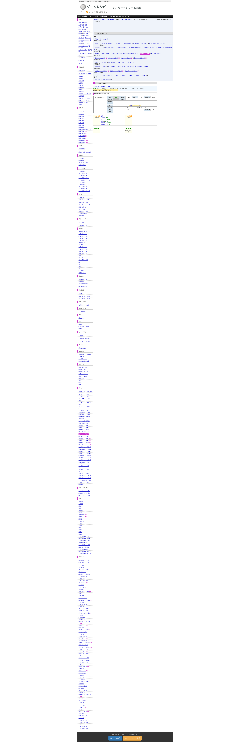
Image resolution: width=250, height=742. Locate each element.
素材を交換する (83, 279)
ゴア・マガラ (82, 619)
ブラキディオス (83, 692)
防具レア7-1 (82, 127)
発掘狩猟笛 (81, 87)
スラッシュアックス (84, 40)
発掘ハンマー (82, 85)
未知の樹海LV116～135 (85, 551)
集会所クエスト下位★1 (101, 62)
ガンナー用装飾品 (83, 163)
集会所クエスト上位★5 (114, 66)
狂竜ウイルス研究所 (84, 326)
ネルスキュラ (82, 679)
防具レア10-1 (82, 140)
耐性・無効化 (82, 207)
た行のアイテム (83, 240)
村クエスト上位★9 (126, 58)
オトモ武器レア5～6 (84, 176)
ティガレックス (83, 655)
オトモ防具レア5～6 (84, 186)
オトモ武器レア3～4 (84, 173)
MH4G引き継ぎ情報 (84, 361)
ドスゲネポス (82, 673)
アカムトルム (82, 565)
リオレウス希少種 (83, 728)
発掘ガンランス (83, 91)
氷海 (80, 508)
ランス (80, 35)
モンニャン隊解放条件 (158, 47)
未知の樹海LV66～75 (84, 543)
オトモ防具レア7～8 (84, 189)
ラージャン (81, 713)
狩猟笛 (80, 33)
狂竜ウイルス (82, 356)
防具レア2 (81, 116)
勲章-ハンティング (83, 374)
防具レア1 (81, 114)
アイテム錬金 (82, 311)
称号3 (80, 384)
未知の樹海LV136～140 (85, 553)
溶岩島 (80, 525)
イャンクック (82, 578)
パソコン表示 (115, 738)
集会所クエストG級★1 (101, 71)
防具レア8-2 (82, 134)
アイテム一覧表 (83, 231)
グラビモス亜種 (83, 604)
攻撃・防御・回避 (83, 202)
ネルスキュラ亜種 (83, 681)
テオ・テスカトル (83, 662)
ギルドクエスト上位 (111, 43)
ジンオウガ (138, 105)
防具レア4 (81, 121)
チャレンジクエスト (100, 79)
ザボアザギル (82, 627)
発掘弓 (80, 104)
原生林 (80, 506)
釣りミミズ (104, 119)
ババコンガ (81, 688)
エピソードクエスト (100, 75)
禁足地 (80, 532)
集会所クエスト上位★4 (101, 66)
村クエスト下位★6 (156, 53)
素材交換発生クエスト (111, 47)
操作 (86, 22)
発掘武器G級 (82, 70)
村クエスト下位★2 (111, 53)
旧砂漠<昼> (82, 514)
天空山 (116, 99)
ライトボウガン (83, 50)
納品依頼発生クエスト (137, 47)
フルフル (81, 698)
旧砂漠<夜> (82, 517)
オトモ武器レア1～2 (84, 171)
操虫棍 (80, 44)
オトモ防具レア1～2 (84, 182)
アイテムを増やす (83, 283)
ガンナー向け (82, 209)
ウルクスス (81, 585)
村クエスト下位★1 (100, 53)
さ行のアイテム (83, 238)
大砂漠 (80, 523)
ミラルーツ (81, 707)
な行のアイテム (83, 242)
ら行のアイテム (83, 251)
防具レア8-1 (82, 131)
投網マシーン (82, 293)
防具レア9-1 (82, 136)
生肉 (102, 116)
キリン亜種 (81, 595)
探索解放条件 (147, 47)
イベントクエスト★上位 (126, 75)
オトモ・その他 (83, 213)
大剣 (80, 22)
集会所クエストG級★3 (131, 71)
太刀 (80, 25)
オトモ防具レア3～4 (84, 184)
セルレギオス (82, 638)
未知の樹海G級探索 (84, 547)
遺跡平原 (81, 501)
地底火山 (81, 510)
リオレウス (132, 105)
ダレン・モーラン (83, 649)
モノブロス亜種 (83, 711)
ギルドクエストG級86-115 (125, 43)
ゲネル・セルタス (83, 610)
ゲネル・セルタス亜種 (84, 613)
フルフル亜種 (82, 700)
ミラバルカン (82, 705)
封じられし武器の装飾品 (85, 73)
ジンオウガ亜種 (83, 636)
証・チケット (82, 270)
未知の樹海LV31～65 (84, 540)
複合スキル (81, 215)
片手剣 (80, 27)
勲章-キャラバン (83, 369)
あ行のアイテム (83, 234)
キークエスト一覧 (99, 47)
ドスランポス (82, 677)
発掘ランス (81, 89)
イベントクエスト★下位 (112, 75)
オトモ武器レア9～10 (84, 180)
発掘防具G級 (82, 149)
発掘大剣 (81, 76)
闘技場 (80, 519)
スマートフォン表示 (132, 738)
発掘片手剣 (81, 81)
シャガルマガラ (83, 632)
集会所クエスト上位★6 (128, 66)
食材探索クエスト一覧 (124, 47)
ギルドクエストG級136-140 (156, 43)
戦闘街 (80, 534)
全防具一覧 (81, 111)
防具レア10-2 (82, 142)
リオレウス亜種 (83, 726)
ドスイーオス (82, 668)
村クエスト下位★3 (122, 53)
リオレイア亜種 (83, 720)
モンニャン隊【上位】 (84, 298)
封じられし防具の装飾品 (85, 152)
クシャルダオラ (83, 598)
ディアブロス (82, 651)
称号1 (80, 380)
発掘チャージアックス (84, 98)
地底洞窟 (81, 504)
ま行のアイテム (83, 247)
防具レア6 (81, 125)
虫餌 (80, 255)
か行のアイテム (83, 236)
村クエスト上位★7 (100, 58)
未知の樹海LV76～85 (84, 545)
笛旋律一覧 (81, 60)
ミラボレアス (82, 703)
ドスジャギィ (82, 675)
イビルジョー (82, 572)
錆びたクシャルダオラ (84, 600)
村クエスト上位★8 (113, 58)
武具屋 (80, 328)
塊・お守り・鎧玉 (83, 260)
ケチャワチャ (82, 606)
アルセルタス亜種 (83, 569)
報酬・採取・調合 (83, 211)
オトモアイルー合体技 (84, 338)
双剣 (80, 29)
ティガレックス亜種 (84, 658)
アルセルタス (82, 567)
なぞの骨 (103, 117)
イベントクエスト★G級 (140, 75)
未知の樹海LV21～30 (84, 538)
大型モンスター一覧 (84, 560)
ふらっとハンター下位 (84, 491)
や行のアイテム (83, 249)
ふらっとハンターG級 (84, 495)
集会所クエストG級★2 (116, 71)
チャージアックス (83, 46)
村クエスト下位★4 (133, 53)
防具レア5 (81, 123)
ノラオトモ (81, 335)
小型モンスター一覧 (84, 562)
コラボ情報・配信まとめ (85, 354)
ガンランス (81, 38)
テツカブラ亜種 (83, 666)
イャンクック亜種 (83, 580)
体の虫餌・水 (104, 124)
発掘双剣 (81, 83)
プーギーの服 (82, 348)
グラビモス (81, 602)
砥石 (102, 121)
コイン (80, 268)
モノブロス (81, 709)
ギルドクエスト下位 (100, 43)
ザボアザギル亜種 (83, 630)
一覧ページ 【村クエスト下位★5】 (102, 86)
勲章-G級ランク (83, 367)
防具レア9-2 (82, 138)
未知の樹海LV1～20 (84, 536)
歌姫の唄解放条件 (83, 423)
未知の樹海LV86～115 (84, 549)
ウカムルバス (82, 582)
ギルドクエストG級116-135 (140, 43)
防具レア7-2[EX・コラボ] (85, 129)
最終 (83, 22)
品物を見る (81, 281)
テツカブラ (81, 664)
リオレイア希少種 (83, 722)
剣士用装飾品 (82, 160)
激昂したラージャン (84, 716)
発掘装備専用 (82, 165)
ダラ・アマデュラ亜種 (84, 647)
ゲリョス (81, 615)
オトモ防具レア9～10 (84, 191)
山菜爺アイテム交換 (84, 305)
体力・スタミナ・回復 (84, 205)
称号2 (80, 382)
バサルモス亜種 (83, 686)
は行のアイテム (83, 244)
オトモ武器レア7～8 (84, 178)
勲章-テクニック (83, 376)
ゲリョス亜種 (82, 617)
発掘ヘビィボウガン (84, 102)
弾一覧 (80, 63)
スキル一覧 (81, 197)
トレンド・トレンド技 (84, 341)
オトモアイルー (83, 359)
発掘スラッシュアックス (85, 94)
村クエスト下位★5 (127, 19)
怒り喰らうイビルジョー (85, 574)
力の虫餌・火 (104, 122)
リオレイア (81, 718)
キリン (80, 593)
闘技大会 (108, 79)
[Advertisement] (133, 26)
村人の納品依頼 (83, 286)
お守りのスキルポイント (85, 199)
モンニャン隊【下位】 (84, 296)
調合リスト (81, 318)
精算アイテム (82, 273)
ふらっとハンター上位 (84, 493)
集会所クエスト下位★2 (114, 62)
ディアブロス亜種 (83, 653)
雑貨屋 (80, 324)
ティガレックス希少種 (84, 660)
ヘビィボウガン (83, 53)
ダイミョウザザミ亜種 (84, 643)
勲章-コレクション (83, 371)
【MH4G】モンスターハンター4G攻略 (104, 19)
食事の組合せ (82, 222)
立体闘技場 (81, 521)
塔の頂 (80, 530)
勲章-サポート (82, 378)
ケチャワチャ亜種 (83, 608)
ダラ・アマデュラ (83, 645)
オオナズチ (81, 587)
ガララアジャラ (83, 589)
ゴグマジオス (82, 625)
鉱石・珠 (81, 257)
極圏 (80, 527)
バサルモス (81, 684)
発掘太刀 (81, 78)
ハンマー (81, 31)
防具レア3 (81, 118)
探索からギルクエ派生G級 (101, 39)
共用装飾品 (81, 158)
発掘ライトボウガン (84, 100)
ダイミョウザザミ (83, 640)
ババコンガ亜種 (83, 690)
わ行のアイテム (83, 253)
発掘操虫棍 (81, 96)
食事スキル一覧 (83, 225)
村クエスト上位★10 (139, 58)
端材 (80, 266)
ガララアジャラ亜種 (84, 591)
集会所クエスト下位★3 (128, 62)
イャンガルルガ (83, 576)
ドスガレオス (82, 671)
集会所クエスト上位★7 (141, 66)
